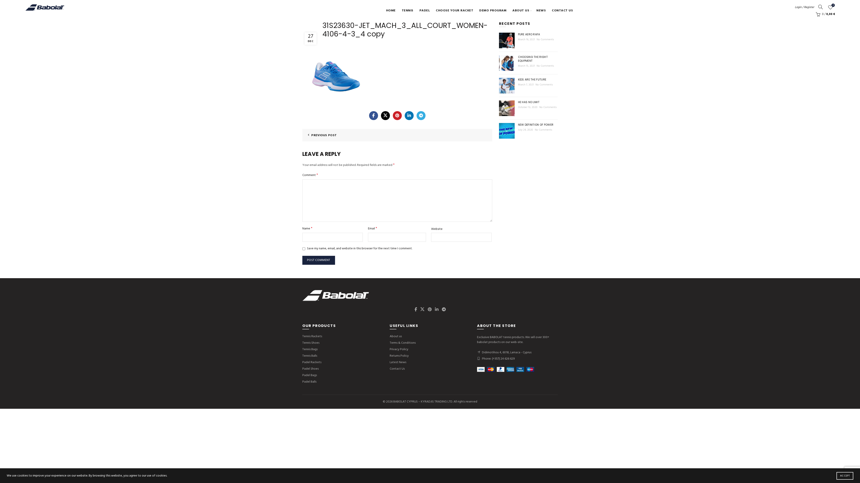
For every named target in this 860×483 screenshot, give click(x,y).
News (541, 10)
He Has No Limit (529, 102)
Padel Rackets (311, 362)
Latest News (398, 362)
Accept (845, 476)
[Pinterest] (397, 115)
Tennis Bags (310, 349)
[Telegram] (421, 115)
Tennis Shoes (310, 342)
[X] (385, 115)
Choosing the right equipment (533, 59)
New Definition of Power (536, 125)
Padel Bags (309, 375)
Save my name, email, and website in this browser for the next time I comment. (359, 248)
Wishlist (833, 5)
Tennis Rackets (312, 336)
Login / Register (804, 7)
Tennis (407, 10)
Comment (310, 175)
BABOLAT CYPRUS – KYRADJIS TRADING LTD (422, 401)
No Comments (545, 39)
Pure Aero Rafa (529, 34)
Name (307, 228)
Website (437, 229)
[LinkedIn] (409, 115)
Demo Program (492, 10)
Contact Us (562, 10)
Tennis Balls (309, 355)
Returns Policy (399, 355)
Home (391, 10)
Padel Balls (309, 381)
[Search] (820, 7)
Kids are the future (532, 79)
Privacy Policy (399, 349)
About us (520, 10)
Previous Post (324, 135)
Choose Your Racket (454, 10)
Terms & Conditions (403, 342)
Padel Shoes (310, 368)
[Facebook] (373, 115)
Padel (424, 10)
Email (372, 228)
